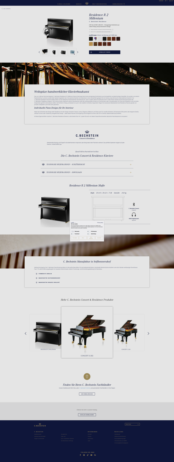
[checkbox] (72, 231)
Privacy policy (100, 222)
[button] (73, 222)
